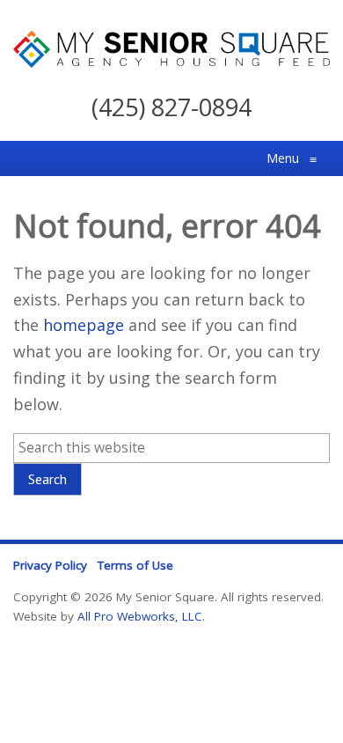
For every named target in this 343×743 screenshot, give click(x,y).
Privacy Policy (50, 565)
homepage (83, 324)
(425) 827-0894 (171, 107)
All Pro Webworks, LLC (139, 616)
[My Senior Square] (171, 61)
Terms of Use (135, 565)
